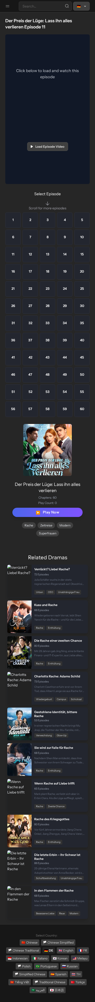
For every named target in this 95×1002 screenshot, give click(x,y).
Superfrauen (47, 533)
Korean (60, 958)
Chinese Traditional (23, 950)
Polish (23, 966)
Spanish (58, 974)
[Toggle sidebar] (7, 6)
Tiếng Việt (19, 982)
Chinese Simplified (58, 942)
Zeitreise (46, 525)
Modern (64, 525)
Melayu (80, 958)
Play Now (47, 512)
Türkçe (78, 982)
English (66, 950)
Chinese (29, 942)
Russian (70, 966)
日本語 (57, 990)
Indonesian (18, 958)
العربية (38, 990)
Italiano (40, 958)
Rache (29, 525)
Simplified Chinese (30, 974)
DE (48, 950)
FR (83, 950)
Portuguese (46, 966)
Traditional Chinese (49, 982)
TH (76, 974)
